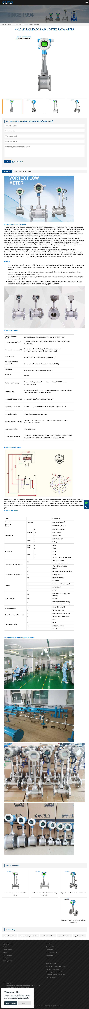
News (5, 952)
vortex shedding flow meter (28, 936)
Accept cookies (11, 1003)
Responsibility (50, 955)
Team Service (7, 950)
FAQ (47, 958)
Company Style (50, 950)
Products (10, 24)
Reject (24, 1003)
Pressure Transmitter (52, 969)
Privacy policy (18, 161)
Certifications (7, 955)
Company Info (50, 947)
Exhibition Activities (51, 952)
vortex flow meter (9, 936)
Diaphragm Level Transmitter (55, 972)
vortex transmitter (48, 936)
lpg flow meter (79, 936)
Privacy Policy (7, 961)
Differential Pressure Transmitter (56, 966)
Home (4, 24)
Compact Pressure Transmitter (55, 975)
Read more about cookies (20, 999)
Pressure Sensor (51, 977)
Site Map (6, 958)
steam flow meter (64, 936)
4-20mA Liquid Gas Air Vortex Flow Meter (27, 24)
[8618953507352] (86, 502)
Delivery (5, 947)
